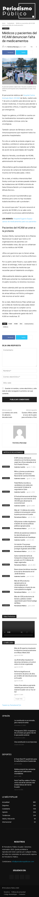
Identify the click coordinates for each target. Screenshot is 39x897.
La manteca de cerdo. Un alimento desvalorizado (10, 415)
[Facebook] (11, 877)
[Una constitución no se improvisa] (7, 744)
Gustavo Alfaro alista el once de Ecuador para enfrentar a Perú (29, 415)
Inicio (3, 23)
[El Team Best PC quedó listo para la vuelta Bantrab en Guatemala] (7, 761)
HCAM (10, 324)
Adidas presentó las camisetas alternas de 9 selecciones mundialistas (24, 771)
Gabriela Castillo (19, 467)
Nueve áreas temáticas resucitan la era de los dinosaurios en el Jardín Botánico (25, 571)
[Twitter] (22, 877)
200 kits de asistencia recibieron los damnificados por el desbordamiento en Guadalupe (25, 535)
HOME (16, 324)
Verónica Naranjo (13, 47)
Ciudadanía (10, 23)
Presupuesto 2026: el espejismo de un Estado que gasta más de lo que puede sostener (25, 733)
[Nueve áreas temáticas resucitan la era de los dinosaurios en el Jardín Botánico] (7, 572)
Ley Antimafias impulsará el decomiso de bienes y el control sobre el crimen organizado (25, 662)
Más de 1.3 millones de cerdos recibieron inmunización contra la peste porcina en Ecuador (24, 512)
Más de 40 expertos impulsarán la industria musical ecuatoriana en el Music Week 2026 (25, 650)
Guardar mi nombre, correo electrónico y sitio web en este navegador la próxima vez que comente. (19, 390)
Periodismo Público (20, 517)
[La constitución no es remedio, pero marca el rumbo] (7, 723)
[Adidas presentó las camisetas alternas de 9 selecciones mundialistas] (7, 772)
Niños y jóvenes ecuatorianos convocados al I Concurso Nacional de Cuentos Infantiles (24, 474)
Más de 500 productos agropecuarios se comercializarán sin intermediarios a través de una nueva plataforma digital (24, 585)
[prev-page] (3, 609)
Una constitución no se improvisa (25, 742)
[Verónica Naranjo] (3, 47)
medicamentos (28, 324)
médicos (5, 327)
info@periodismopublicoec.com (23, 861)
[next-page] (7, 609)
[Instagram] (17, 877)
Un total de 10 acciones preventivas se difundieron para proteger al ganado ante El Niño (25, 546)
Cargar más (18, 699)
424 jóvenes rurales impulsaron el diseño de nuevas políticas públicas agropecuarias (25, 524)
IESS (21, 324)
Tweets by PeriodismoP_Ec (11, 705)
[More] (30, 52)
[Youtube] (27, 877)
